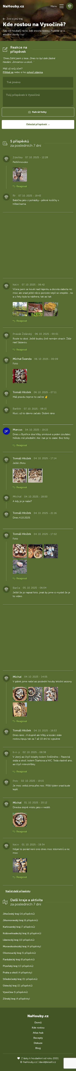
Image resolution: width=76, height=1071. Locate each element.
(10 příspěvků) (18, 939)
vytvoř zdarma (35, 72)
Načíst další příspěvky (17, 891)
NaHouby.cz (13, 6)
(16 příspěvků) (19, 913)
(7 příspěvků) (19, 926)
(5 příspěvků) (19, 952)
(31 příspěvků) (20, 979)
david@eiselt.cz (47, 1062)
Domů (38, 1022)
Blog (38, 1048)
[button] (61, 6)
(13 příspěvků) (18, 966)
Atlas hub (38, 1032)
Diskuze (38, 1043)
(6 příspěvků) (20, 920)
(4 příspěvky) (22, 946)
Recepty (38, 1037)
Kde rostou (38, 1027)
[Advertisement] (38, 244)
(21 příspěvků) (18, 985)
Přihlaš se (8, 72)
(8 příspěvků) (19, 959)
